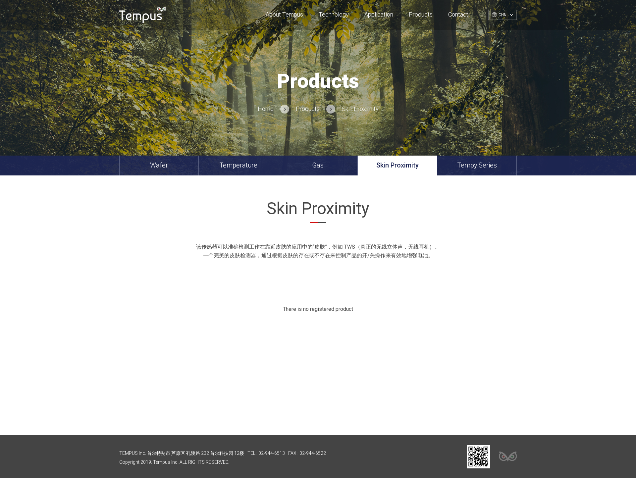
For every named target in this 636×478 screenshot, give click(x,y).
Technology (334, 14)
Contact (458, 14)
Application (378, 14)
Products (421, 14)
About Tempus (284, 14)
